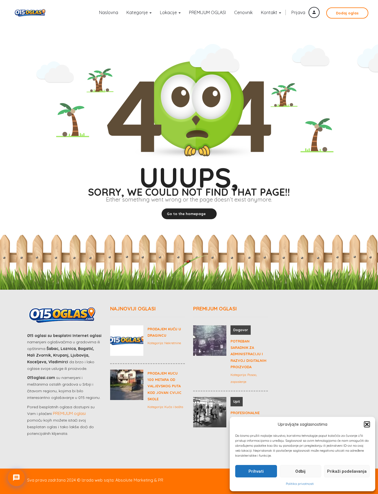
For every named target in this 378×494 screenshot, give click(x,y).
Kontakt (269, 12)
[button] (367, 424)
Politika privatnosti (300, 484)
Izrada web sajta (97, 480)
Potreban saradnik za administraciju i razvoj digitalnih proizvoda (248, 354)
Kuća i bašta (173, 407)
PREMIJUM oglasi (69, 413)
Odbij (300, 471)
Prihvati (256, 471)
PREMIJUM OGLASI (207, 12)
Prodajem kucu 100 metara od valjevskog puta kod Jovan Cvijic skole (164, 386)
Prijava (298, 12)
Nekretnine (172, 343)
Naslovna (108, 12)
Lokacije (169, 12)
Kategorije (137, 12)
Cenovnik (243, 12)
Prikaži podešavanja (347, 471)
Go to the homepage (186, 213)
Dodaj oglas (347, 13)
